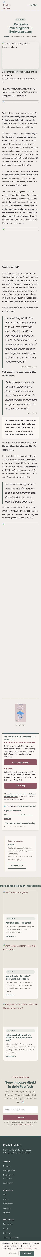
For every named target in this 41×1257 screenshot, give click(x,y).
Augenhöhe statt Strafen (12, 811)
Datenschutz (7, 1224)
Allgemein (20, 19)
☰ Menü (32, 4)
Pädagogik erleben (10, 1171)
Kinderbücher (8, 1183)
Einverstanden (27, 1253)
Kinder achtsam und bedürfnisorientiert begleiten (18, 817)
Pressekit (6, 1213)
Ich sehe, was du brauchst (26, 823)
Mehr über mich (17, 865)
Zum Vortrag (20, 786)
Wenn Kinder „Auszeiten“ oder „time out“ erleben (18, 977)
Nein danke (13, 1253)
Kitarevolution (10, 823)
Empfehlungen (8, 1175)
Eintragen (20, 1117)
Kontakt (6, 1229)
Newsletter (7, 1208)
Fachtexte (6, 1166)
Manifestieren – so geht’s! (18, 922)
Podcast (6, 1199)
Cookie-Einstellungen (11, 1237)
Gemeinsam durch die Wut (26, 806)
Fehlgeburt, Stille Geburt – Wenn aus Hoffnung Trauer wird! (19, 1037)
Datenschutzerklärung (24, 1124)
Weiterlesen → (11, 936)
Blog (4, 1194)
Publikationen (8, 1203)
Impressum (7, 1233)
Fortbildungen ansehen (20, 762)
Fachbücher (7, 1179)
